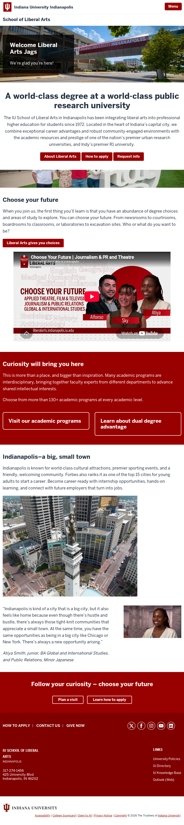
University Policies (166, 759)
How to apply (96, 156)
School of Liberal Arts (26, 19)
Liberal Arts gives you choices (33, 243)
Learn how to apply (109, 699)
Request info (128, 156)
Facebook (141, 726)
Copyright (120, 815)
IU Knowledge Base (167, 773)
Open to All (85, 815)
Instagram (151, 726)
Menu (173, 6)
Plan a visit (68, 699)
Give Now (75, 725)
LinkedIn (171, 726)
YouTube (161, 726)
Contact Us (48, 725)
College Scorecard (64, 815)
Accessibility (42, 815)
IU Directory (162, 766)
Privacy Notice (103, 815)
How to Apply (16, 725)
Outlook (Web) (163, 780)
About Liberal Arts (60, 156)
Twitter (131, 726)
